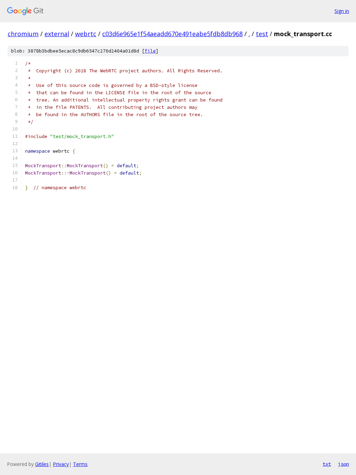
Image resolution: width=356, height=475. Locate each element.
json (343, 464)
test (262, 34)
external (56, 34)
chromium (23, 34)
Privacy (61, 464)
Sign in (341, 11)
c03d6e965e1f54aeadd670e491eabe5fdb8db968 (172, 34)
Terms (80, 464)
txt (327, 464)
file (150, 51)
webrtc (85, 34)
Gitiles (42, 464)
